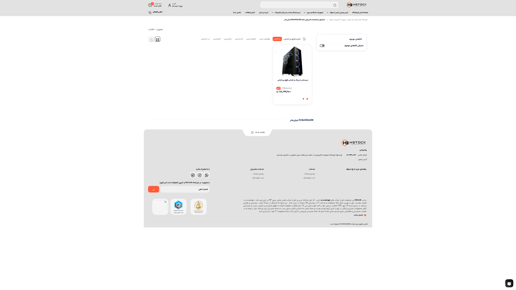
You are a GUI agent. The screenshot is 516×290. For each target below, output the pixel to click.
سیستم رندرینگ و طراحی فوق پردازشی (292, 80)
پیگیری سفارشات (309, 174)
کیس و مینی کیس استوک (339, 12)
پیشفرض (277, 39)
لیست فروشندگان (309, 178)
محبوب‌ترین (251, 39)
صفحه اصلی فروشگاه (360, 12)
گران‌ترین (217, 39)
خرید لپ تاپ (263, 12)
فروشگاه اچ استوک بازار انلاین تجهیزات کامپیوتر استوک (348, 20)
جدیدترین (239, 39)
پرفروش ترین (264, 39)
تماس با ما (237, 12)
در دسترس (205, 39)
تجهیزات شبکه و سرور (315, 12)
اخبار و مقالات (250, 12)
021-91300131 (351, 155)
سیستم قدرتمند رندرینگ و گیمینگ (287, 12)
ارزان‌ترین (228, 39)
